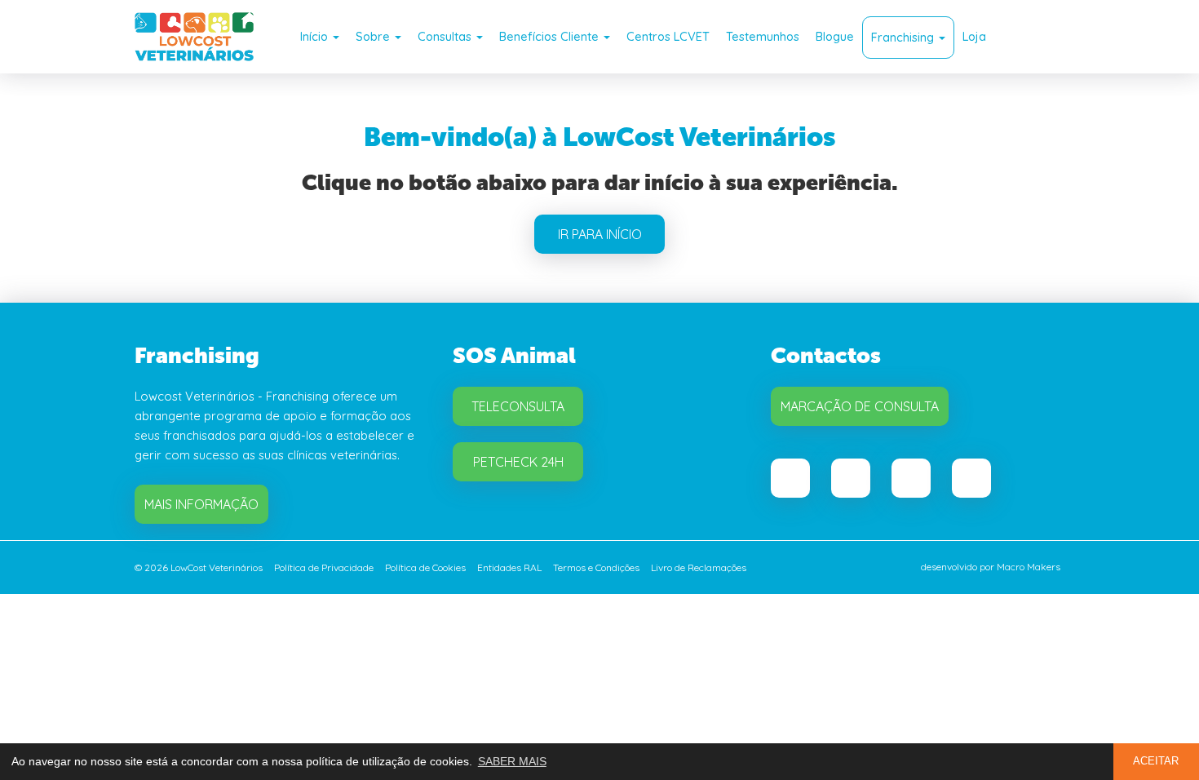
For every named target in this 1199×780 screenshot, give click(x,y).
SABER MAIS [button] (512, 761)
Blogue (835, 36)
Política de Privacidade (324, 567)
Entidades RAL (509, 567)
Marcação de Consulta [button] (860, 406)
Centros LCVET (668, 36)
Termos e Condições (596, 567)
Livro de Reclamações (698, 567)
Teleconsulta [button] (517, 406)
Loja (974, 36)
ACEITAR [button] (1156, 761)
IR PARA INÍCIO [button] (600, 234)
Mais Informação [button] (201, 504)
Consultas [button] (446, 36)
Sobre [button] (374, 36)
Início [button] (315, 36)
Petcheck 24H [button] (518, 462)
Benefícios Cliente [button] (550, 36)
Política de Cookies (425, 567)
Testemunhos (762, 36)
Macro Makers (1028, 567)
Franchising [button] (904, 37)
